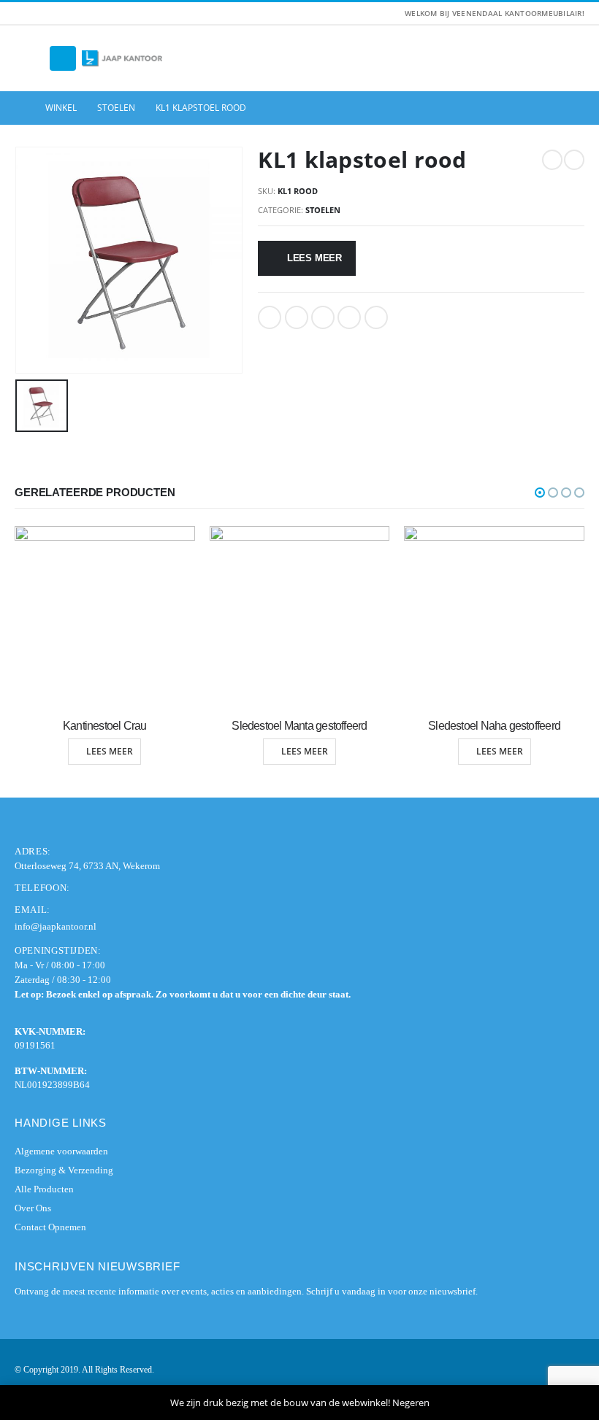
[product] (105, 616)
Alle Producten (44, 1189)
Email (376, 317)
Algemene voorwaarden (61, 1151)
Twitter (296, 317)
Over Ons (33, 1208)
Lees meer (314, 257)
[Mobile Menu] (63, 58)
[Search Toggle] (29, 58)
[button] (539, 492)
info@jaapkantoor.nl (55, 926)
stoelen (322, 209)
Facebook (269, 317)
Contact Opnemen (50, 1227)
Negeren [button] (411, 1402)
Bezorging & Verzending (64, 1170)
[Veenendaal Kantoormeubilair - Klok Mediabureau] (122, 58)
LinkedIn (323, 317)
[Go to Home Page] (20, 108)
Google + (349, 317)
